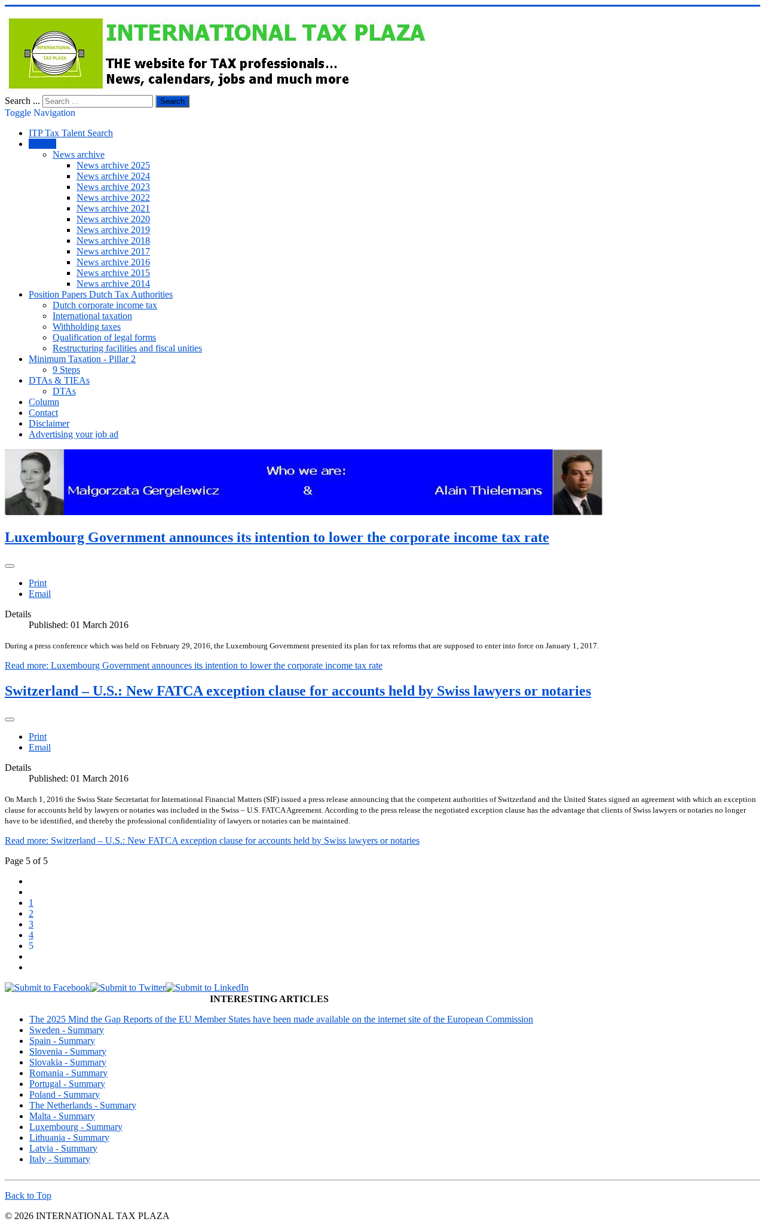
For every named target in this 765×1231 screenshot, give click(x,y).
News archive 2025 (113, 165)
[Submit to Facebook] (47, 987)
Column (44, 402)
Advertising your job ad (73, 434)
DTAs (64, 391)
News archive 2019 (113, 230)
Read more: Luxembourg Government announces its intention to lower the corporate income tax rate (193, 665)
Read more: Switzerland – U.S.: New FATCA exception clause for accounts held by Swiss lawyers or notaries (212, 840)
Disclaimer (49, 423)
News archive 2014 (113, 283)
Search (172, 101)
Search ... (22, 101)
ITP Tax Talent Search (71, 133)
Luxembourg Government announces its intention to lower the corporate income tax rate (277, 537)
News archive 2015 (113, 273)
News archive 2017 (113, 251)
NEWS (42, 144)
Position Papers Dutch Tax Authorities (101, 294)
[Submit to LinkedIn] (207, 987)
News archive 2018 (113, 240)
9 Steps (66, 370)
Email (40, 594)
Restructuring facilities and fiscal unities (127, 348)
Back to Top (28, 1195)
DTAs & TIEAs (59, 380)
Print (38, 583)
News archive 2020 (113, 219)
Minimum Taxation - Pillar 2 (82, 359)
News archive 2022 (113, 197)
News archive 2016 (113, 262)
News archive (79, 154)
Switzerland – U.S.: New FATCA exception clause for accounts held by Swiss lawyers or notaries (298, 691)
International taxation (92, 316)
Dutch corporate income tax (105, 305)
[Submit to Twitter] (128, 987)
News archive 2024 (113, 176)
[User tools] (9, 566)
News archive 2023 (113, 187)
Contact (43, 413)
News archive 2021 (113, 208)
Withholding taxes (87, 326)
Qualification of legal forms (104, 337)
